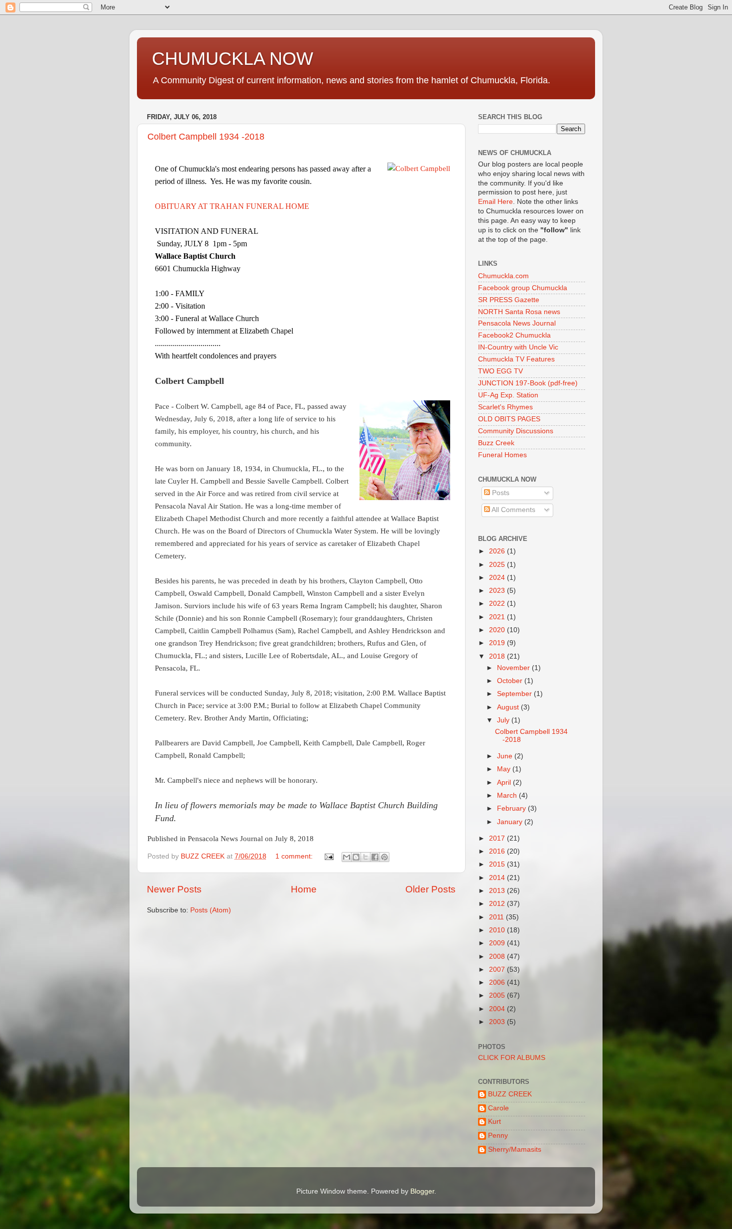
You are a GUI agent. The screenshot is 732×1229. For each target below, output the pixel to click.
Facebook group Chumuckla (522, 288)
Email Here (495, 201)
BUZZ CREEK (510, 1094)
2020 (498, 630)
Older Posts (430, 889)
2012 (498, 903)
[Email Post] (328, 856)
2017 (498, 838)
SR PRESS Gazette (508, 300)
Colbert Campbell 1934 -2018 (205, 137)
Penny (498, 1135)
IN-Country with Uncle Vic (518, 347)
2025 (498, 564)
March (508, 795)
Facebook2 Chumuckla (514, 335)
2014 (498, 877)
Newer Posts (174, 889)
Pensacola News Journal (517, 323)
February (512, 808)
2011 (497, 917)
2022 (498, 603)
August (509, 707)
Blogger (422, 1191)
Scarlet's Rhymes (505, 407)
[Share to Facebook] (375, 857)
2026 (498, 551)
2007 (498, 969)
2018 (498, 656)
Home (304, 889)
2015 (498, 864)
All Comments (512, 510)
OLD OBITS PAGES (509, 419)
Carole (498, 1108)
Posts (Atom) (210, 910)
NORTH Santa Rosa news (519, 312)
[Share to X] (365, 857)
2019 (498, 643)
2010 (498, 930)
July (504, 720)
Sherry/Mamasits (514, 1149)
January (510, 822)
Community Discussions (515, 431)
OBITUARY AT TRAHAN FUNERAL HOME (232, 206)
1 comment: (295, 856)
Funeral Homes (502, 455)
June (505, 756)
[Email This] (347, 857)
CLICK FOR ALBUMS (511, 1057)
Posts (499, 493)
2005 (498, 995)
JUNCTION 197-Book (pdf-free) (528, 383)
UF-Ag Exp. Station (508, 395)
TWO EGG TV (500, 371)
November (514, 668)
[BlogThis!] (356, 857)
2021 (498, 617)
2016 (498, 851)
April (505, 782)
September (515, 694)
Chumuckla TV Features (516, 359)
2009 (498, 943)
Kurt (494, 1121)
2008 (498, 956)
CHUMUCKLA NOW (232, 58)
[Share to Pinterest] (384, 857)
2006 (498, 982)
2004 (498, 1009)
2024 (498, 577)
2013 (498, 890)
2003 (498, 1022)
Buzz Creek (496, 443)
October (510, 681)
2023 (498, 590)
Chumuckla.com (503, 276)
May (504, 769)
